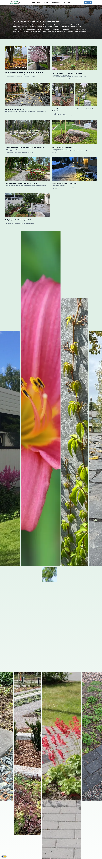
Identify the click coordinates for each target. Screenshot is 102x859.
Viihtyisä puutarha (66, 2)
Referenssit (46, 2)
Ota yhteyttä (88, 2)
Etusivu (33, 2)
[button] (39, 2)
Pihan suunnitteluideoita (56, 2)
